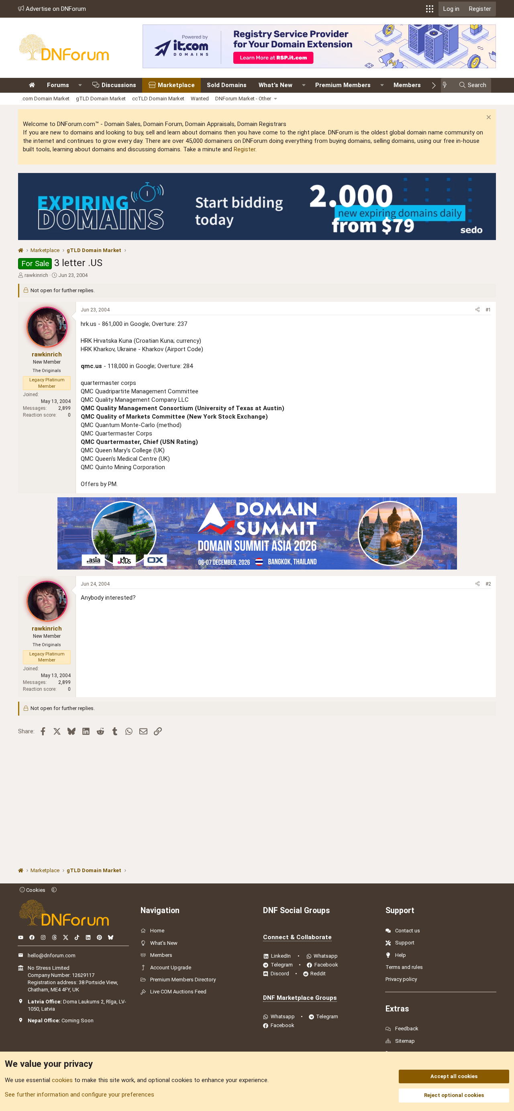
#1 (488, 310)
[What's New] (447, 85)
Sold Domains (227, 85)
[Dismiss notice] (487, 118)
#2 (488, 584)
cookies (62, 1080)
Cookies (35, 890)
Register (244, 149)
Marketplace (176, 85)
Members (407, 85)
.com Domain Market (45, 99)
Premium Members (343, 85)
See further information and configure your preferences (79, 1094)
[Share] (477, 310)
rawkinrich (36, 275)
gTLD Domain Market (101, 99)
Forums (58, 85)
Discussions (119, 85)
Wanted (200, 99)
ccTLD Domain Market (158, 99)
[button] (429, 9)
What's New (275, 85)
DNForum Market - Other (243, 99)
